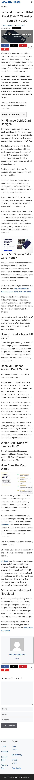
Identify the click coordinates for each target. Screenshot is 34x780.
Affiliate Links (16, 28)
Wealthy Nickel (11, 2)
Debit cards (20, 25)
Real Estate (16, 768)
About (3, 747)
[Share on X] (14, 45)
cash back (5, 525)
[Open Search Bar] (32, 2)
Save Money (17, 755)
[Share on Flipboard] (5, 49)
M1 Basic (4, 561)
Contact (4, 752)
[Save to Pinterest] (23, 45)
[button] (23, 114)
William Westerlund (8, 25)
